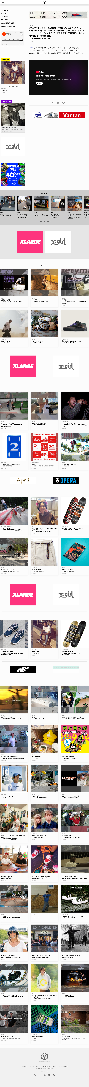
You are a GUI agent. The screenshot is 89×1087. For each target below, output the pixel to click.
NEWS (31, 25)
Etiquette (54, 1066)
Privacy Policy (34, 1066)
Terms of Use (44, 1066)
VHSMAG (3, 46)
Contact (24, 1066)
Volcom (31, 48)
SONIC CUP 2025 (8, 26)
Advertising (64, 1066)
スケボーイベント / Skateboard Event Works (45, 1068)
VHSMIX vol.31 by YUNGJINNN (12, 46)
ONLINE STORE (7, 23)
